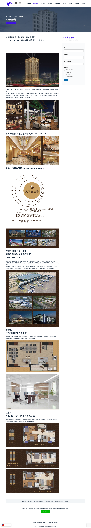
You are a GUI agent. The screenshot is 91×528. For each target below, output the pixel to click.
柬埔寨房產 (14, 22)
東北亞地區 (42, 3)
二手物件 (77, 3)
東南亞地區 (35, 3)
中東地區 (65, 3)
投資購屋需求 (69, 72)
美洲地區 (50, 3)
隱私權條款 (39, 522)
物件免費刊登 (50, 522)
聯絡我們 (44, 522)
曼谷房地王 (56, 522)
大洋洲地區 (57, 3)
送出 (66, 80)
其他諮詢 (68, 74)
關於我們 (34, 522)
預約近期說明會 (69, 70)
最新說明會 (82, 3)
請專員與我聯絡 (69, 76)
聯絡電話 (66, 54)
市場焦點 (29, 3)
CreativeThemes (53, 526)
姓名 (65, 48)
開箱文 (70, 3)
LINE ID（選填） (68, 61)
